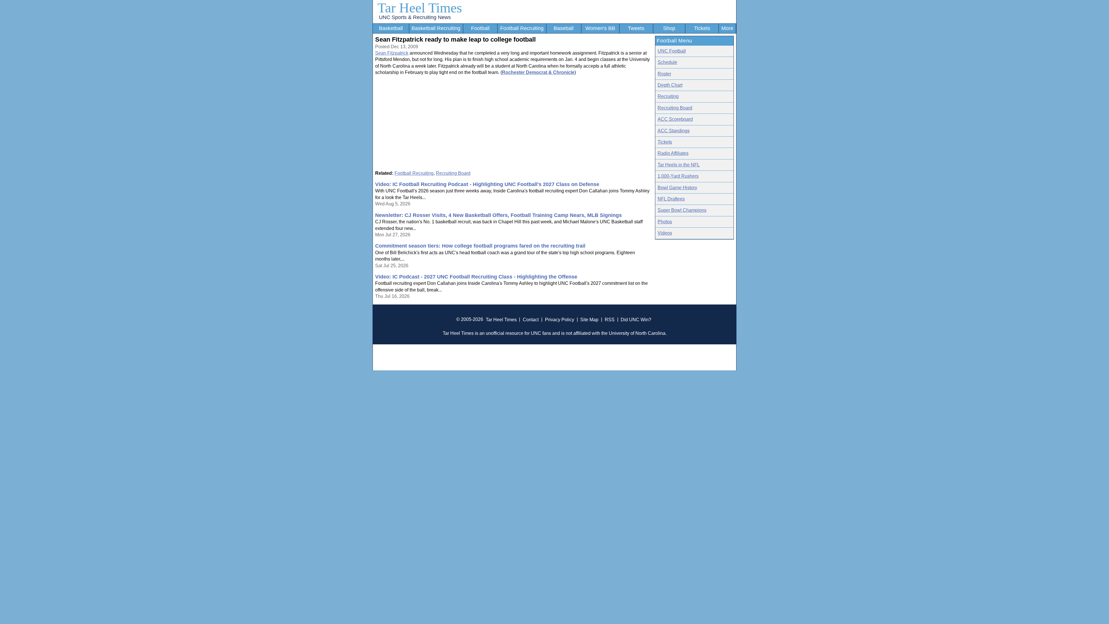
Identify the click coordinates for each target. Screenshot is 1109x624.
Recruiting (668, 96)
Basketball (391, 28)
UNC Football (672, 51)
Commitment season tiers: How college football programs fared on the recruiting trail (480, 246)
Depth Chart (670, 85)
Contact (531, 319)
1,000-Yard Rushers (678, 176)
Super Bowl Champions (682, 210)
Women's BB (600, 28)
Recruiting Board (453, 173)
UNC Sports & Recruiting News (415, 17)
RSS (610, 319)
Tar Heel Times (419, 7)
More (727, 28)
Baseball (564, 28)
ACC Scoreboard (675, 119)
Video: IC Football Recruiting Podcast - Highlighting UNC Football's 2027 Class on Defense (487, 184)
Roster (664, 73)
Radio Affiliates (673, 153)
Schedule (667, 62)
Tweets (636, 28)
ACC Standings (674, 130)
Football (480, 28)
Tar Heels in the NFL (679, 164)
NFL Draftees (671, 198)
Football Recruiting (522, 28)
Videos (665, 233)
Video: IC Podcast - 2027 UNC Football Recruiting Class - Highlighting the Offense (476, 277)
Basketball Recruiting (436, 28)
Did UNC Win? (636, 319)
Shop (669, 28)
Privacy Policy (559, 319)
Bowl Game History (677, 187)
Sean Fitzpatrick (391, 53)
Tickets (702, 28)
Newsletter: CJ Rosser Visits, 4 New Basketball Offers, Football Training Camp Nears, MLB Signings (498, 215)
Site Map (589, 319)
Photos (665, 221)
